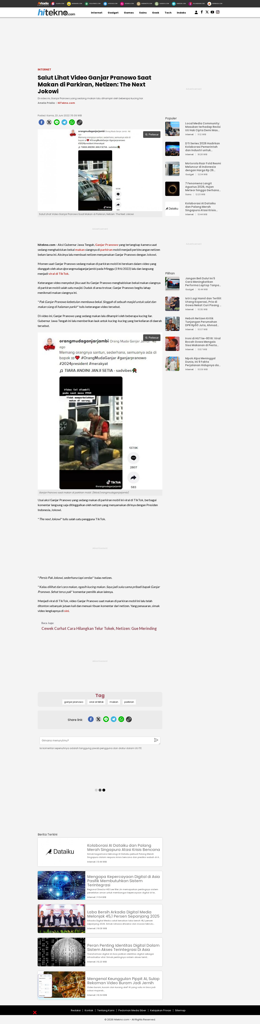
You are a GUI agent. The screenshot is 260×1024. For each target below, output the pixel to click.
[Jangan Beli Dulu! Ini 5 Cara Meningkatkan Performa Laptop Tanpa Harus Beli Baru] (172, 289)
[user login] (196, 14)
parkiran (106, 249)
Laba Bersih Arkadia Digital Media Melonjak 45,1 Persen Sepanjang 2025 (123, 914)
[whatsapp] (72, 123)
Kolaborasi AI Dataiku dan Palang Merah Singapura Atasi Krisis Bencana (123, 847)
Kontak (89, 1010)
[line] (57, 123)
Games (129, 12)
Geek (155, 12)
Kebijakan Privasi (160, 1010)
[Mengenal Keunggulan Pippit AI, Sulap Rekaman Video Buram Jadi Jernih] (61, 998)
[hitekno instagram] (217, 12)
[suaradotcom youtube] (212, 12)
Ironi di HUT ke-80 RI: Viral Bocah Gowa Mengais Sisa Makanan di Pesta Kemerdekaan (203, 342)
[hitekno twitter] (207, 12)
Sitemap (180, 1010)
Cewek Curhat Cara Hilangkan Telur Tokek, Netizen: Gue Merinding (99, 628)
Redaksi (76, 1010)
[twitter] (49, 123)
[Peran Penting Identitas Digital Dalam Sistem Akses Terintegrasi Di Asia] (61, 964)
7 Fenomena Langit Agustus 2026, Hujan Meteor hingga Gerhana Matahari (202, 187)
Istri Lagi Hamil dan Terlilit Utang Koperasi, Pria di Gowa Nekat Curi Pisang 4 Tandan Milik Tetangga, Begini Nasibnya (203, 302)
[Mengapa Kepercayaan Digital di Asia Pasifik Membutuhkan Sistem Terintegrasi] (61, 898)
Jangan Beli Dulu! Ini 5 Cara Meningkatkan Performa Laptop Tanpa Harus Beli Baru (202, 282)
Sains (143, 12)
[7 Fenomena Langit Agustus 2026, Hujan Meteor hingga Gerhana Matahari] (172, 194)
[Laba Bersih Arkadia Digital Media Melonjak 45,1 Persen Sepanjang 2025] (61, 931)
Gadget (113, 12)
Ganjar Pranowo (106, 244)
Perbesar (154, 134)
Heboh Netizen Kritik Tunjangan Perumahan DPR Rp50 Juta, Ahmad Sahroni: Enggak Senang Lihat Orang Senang (202, 322)
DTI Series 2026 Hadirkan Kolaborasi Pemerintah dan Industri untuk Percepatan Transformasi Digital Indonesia (202, 147)
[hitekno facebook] (201, 12)
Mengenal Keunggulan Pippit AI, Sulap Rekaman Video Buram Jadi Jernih (123, 981)
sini (66, 611)
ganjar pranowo (73, 702)
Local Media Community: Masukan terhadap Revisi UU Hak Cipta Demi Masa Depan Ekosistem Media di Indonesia (203, 127)
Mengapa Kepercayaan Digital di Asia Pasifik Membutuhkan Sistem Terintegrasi (123, 881)
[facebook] (41, 123)
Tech (168, 12)
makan (80, 249)
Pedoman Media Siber (132, 1010)
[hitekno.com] (56, 15)
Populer (171, 118)
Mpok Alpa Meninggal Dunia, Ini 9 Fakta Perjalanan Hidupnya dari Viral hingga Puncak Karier (203, 362)
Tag (100, 695)
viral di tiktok (96, 702)
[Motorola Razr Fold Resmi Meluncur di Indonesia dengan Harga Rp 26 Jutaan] (172, 174)
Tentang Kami (105, 1010)
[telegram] (64, 123)
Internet (96, 12)
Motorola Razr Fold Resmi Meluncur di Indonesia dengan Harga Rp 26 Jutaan (203, 167)
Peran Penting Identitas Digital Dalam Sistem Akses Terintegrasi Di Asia (123, 947)
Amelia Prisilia (46, 103)
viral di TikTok (59, 273)
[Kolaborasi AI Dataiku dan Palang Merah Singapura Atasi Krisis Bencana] (61, 864)
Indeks (181, 12)
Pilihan (170, 273)
